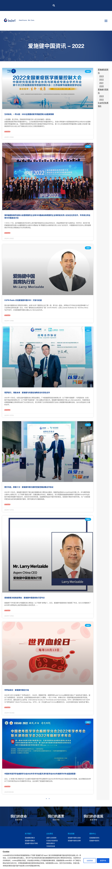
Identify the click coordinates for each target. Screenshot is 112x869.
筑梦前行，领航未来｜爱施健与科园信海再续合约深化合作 (27, 392)
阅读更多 (7, 132)
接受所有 (103, 861)
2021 (101, 83)
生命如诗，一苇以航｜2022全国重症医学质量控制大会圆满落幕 (29, 114)
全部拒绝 (90, 861)
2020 (101, 86)
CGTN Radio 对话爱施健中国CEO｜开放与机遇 (23, 300)
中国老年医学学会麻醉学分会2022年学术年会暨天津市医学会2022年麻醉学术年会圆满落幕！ (40, 774)
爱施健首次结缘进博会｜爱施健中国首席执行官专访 (24, 598)
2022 (101, 79)
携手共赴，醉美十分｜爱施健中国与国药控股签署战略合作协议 (28, 487)
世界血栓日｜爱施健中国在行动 (16, 690)
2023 (101, 76)
